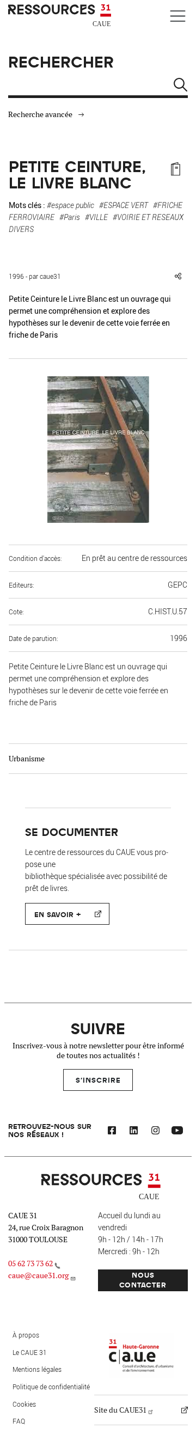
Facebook (111, 1131)
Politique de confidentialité (51, 1386)
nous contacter (143, 1280)
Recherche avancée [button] (40, 114)
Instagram (155, 1131)
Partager (177, 276)
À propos (26, 1334)
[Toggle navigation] (178, 16)
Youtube (177, 1131)
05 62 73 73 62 (30, 1263)
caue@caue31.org (38, 1275)
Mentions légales (37, 1369)
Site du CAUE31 (120, 1410)
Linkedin (133, 1131)
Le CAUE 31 (30, 1352)
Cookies (24, 1404)
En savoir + (57, 914)
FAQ (19, 1421)
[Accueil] (61, 15)
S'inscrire (98, 1080)
